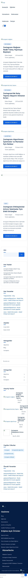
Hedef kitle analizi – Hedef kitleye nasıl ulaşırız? (13, 299)
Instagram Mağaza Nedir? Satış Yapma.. (20, 395)
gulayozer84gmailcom (10, 299)
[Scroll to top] (25, 575)
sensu (5, 312)
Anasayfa (5, 7)
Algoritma (7, 136)
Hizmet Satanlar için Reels (8, 544)
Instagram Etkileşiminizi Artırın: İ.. (17, 432)
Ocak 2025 (6, 327)
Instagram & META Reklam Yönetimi (12, 563)
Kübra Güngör (8, 55)
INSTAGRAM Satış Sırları (7, 538)
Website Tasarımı (7, 555)
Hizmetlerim (5, 14)
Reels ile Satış (4, 535)
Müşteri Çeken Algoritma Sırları (9, 547)
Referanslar (14, 14)
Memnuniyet (5, 566)
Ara (21, 255)
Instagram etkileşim (9, 457)
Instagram (7, 44)
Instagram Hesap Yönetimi (9, 558)
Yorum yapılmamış (9, 57)
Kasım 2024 (7, 330)
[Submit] (24, 361)
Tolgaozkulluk (7, 296)
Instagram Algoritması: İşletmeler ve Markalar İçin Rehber (13, 141)
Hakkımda (5, 21)
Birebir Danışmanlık (7, 561)
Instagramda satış (9, 454)
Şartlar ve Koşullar (6, 525)
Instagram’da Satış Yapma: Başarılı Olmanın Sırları (14, 95)
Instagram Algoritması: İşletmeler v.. (21, 420)
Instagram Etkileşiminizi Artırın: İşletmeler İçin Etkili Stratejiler (13, 209)
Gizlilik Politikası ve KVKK (8, 528)
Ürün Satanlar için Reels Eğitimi (9, 541)
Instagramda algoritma (17, 450)
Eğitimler (12, 7)
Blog (6, 203)
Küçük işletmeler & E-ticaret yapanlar (12, 304)
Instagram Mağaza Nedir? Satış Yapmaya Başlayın (12, 49)
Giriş (13, 296)
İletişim (12, 21)
